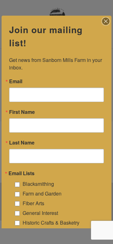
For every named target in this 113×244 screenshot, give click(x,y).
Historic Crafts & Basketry (51, 222)
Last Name (22, 142)
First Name (22, 111)
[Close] (106, 21)
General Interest (40, 212)
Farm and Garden (42, 193)
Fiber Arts (33, 203)
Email (15, 81)
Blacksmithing (38, 183)
